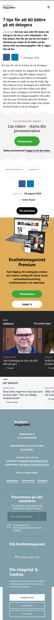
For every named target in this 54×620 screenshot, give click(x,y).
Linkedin (27, 550)
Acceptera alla (27, 597)
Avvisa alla (27, 613)
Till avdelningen (42, 323)
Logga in (27, 304)
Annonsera (42, 480)
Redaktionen (12, 480)
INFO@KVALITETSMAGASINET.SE (34, 464)
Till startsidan (27, 210)
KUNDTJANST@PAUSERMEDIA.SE (33, 461)
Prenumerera (25, 141)
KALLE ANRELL (27, 449)
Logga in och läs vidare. (38, 150)
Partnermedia (27, 480)
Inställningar (27, 605)
